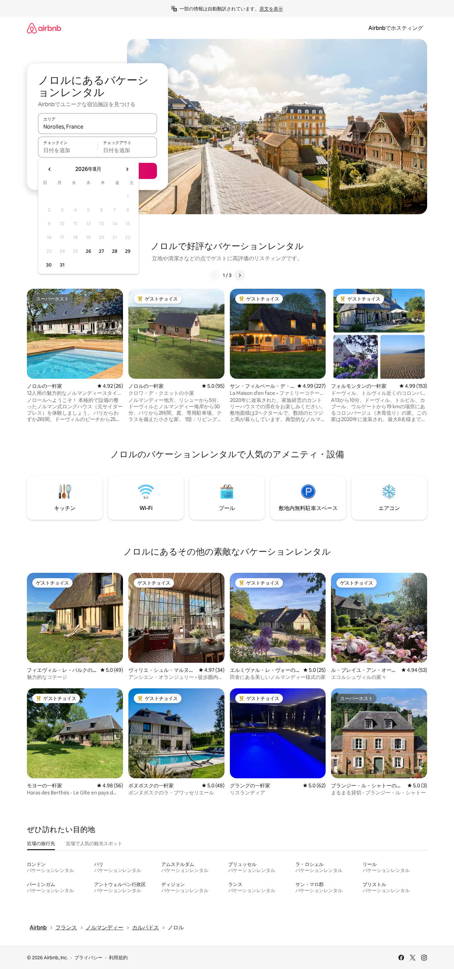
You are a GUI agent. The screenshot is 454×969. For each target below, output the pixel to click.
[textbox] (67, 150)
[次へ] (239, 275)
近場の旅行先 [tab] (41, 843)
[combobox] (97, 127)
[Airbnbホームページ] (44, 28)
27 (101, 251)
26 (88, 251)
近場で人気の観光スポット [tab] (94, 843)
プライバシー (88, 958)
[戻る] (214, 275)
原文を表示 (271, 9)
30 (49, 265)
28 (114, 251)
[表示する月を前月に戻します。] (50, 169)
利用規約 (118, 958)
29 (127, 251)
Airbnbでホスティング (395, 28)
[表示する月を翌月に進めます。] (127, 169)
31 (62, 265)
